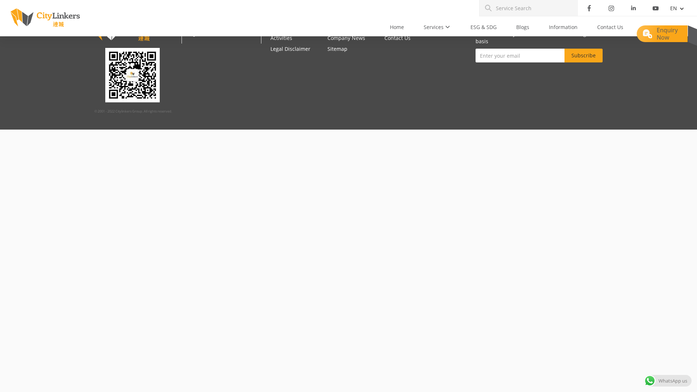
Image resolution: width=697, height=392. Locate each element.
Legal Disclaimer (290, 48)
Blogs (522, 27)
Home (397, 27)
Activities (281, 37)
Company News (346, 37)
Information (563, 27)
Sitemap (337, 48)
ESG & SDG (483, 27)
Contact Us (610, 27)
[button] (437, 27)
